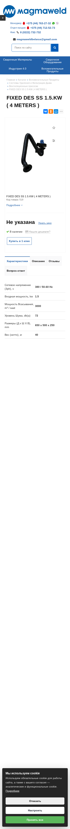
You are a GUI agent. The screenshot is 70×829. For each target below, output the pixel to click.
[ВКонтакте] (45, 111)
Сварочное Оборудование (52, 60)
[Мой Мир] (56, 111)
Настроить (35, 810)
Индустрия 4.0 (17, 68)
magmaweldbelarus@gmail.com (37, 39)
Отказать (35, 801)
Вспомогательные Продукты (52, 70)
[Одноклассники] (51, 111)
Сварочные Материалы (17, 59)
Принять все (35, 819)
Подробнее (12, 790)
